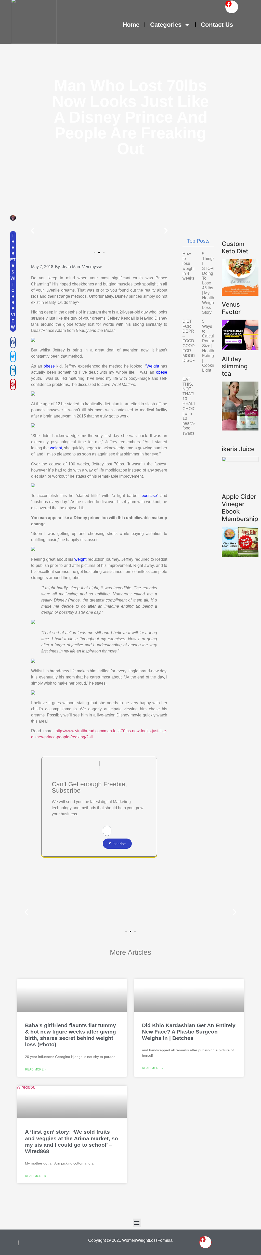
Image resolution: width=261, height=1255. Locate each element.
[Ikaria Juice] (240, 460)
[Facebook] (231, 7)
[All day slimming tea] (240, 429)
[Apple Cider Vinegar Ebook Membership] (240, 555)
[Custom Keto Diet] (240, 294)
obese (49, 366)
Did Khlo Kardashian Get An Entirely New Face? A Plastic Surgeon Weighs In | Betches (189, 1031)
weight (56, 448)
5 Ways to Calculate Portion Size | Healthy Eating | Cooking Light (210, 345)
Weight (152, 366)
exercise (149, 495)
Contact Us (217, 24)
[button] (13, 342)
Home (131, 24)
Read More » (35, 1069)
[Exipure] (240, 348)
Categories (165, 24)
